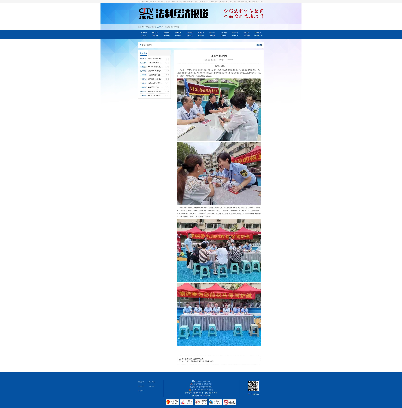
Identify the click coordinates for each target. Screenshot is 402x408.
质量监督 (167, 33)
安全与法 (190, 35)
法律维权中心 (258, 35)
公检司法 (144, 35)
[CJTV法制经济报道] (173, 13)
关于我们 (152, 382)
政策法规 (235, 35)
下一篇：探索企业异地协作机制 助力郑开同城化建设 (196, 361)
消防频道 (178, 35)
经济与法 (155, 33)
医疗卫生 (224, 35)
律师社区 (155, 35)
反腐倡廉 (167, 35)
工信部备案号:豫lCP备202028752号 (201, 387)
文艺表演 (235, 33)
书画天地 (190, 33)
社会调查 (144, 33)
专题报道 (247, 33)
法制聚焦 (224, 33)
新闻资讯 (201, 35)
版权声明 (141, 386)
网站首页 (141, 382)
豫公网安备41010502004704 (203, 384)
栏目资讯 (149, 45)
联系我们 (141, 390)
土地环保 (201, 33)
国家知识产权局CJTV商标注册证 (202, 390)
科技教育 (212, 33)
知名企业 (258, 33)
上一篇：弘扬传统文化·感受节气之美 (191, 359)
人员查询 (158, 27)
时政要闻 (178, 33)
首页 (143, 45)
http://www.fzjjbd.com (203, 381)
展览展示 (247, 35)
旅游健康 (212, 35)
